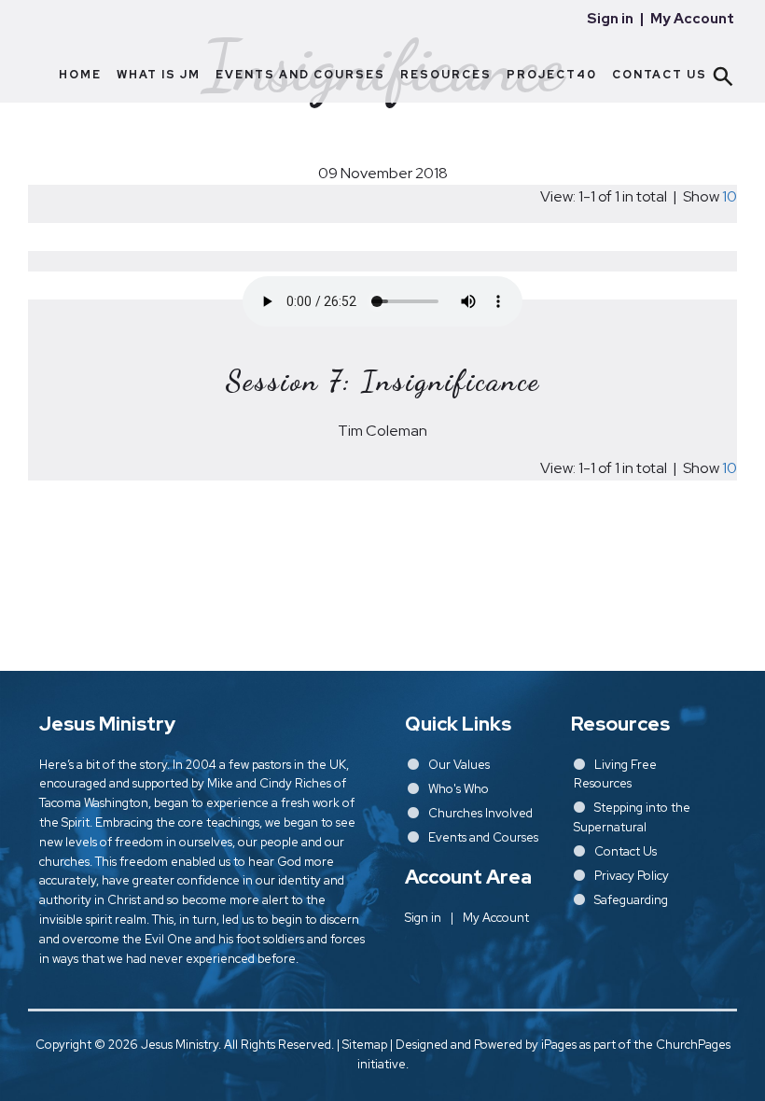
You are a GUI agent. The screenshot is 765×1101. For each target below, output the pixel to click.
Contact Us (659, 74)
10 (729, 196)
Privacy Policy (631, 876)
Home (80, 74)
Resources (446, 74)
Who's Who (458, 789)
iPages (559, 1044)
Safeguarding (631, 900)
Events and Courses (300, 74)
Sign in (610, 18)
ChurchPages (693, 1044)
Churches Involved (480, 813)
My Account (692, 18)
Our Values (459, 765)
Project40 (552, 74)
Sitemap (364, 1044)
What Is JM (159, 74)
